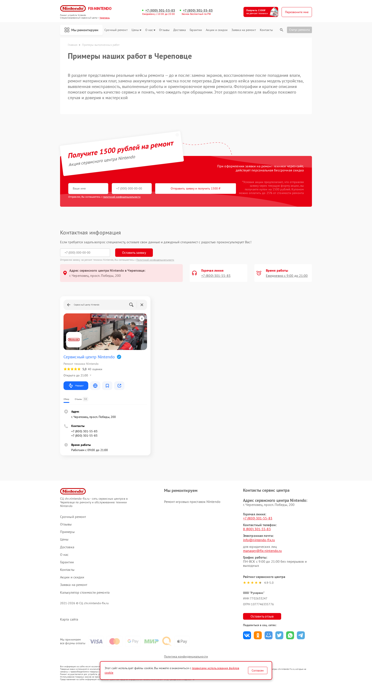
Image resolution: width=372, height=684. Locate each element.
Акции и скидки (216, 30)
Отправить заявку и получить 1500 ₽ (195, 188)
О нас (149, 30)
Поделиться (247, 635)
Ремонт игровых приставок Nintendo (192, 501)
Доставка (179, 30)
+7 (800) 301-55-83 (160, 10)
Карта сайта (69, 619)
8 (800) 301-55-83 (257, 529)
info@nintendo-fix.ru (259, 540)
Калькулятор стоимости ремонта (85, 592)
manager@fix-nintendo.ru (262, 550)
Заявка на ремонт (243, 30)
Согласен (258, 670)
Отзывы (164, 30)
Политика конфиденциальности (186, 656)
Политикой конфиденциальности (155, 259)
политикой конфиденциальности (122, 196)
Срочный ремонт (115, 30)
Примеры (67, 532)
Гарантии (196, 30)
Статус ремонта (299, 30)
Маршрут (79, 385)
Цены (135, 30)
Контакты (266, 30)
